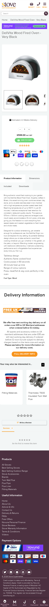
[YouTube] (29, 572)
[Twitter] (4, 572)
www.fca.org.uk (9, 596)
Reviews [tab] (6, 428)
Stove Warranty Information (14, 528)
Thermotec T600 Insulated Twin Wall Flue (37, 396)
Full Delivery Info (24, 354)
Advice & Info (8, 507)
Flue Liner (6, 486)
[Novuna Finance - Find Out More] (24, 26)
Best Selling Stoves (11, 468)
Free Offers (7, 519)
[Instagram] (23, 572)
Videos (5, 534)
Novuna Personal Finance (14, 522)
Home (5, 20)
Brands (5, 477)
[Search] (46, 13)
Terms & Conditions (11, 531)
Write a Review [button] (26, 422)
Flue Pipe (6, 483)
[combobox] (24, 13)
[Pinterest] (16, 572)
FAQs (4, 516)
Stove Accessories (10, 474)
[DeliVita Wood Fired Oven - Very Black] (24, 68)
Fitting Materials (9, 393)
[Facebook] (10, 572)
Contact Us (7, 510)
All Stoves (6, 465)
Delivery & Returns (10, 513)
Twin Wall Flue (8, 480)
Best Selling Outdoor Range (15, 471)
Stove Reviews (8, 525)
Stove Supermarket (15, 576)
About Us (6, 504)
